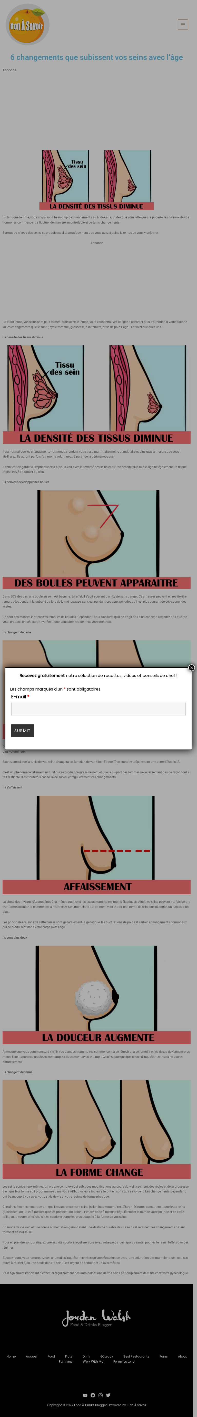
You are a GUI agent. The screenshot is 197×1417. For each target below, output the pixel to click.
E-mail (20, 696)
